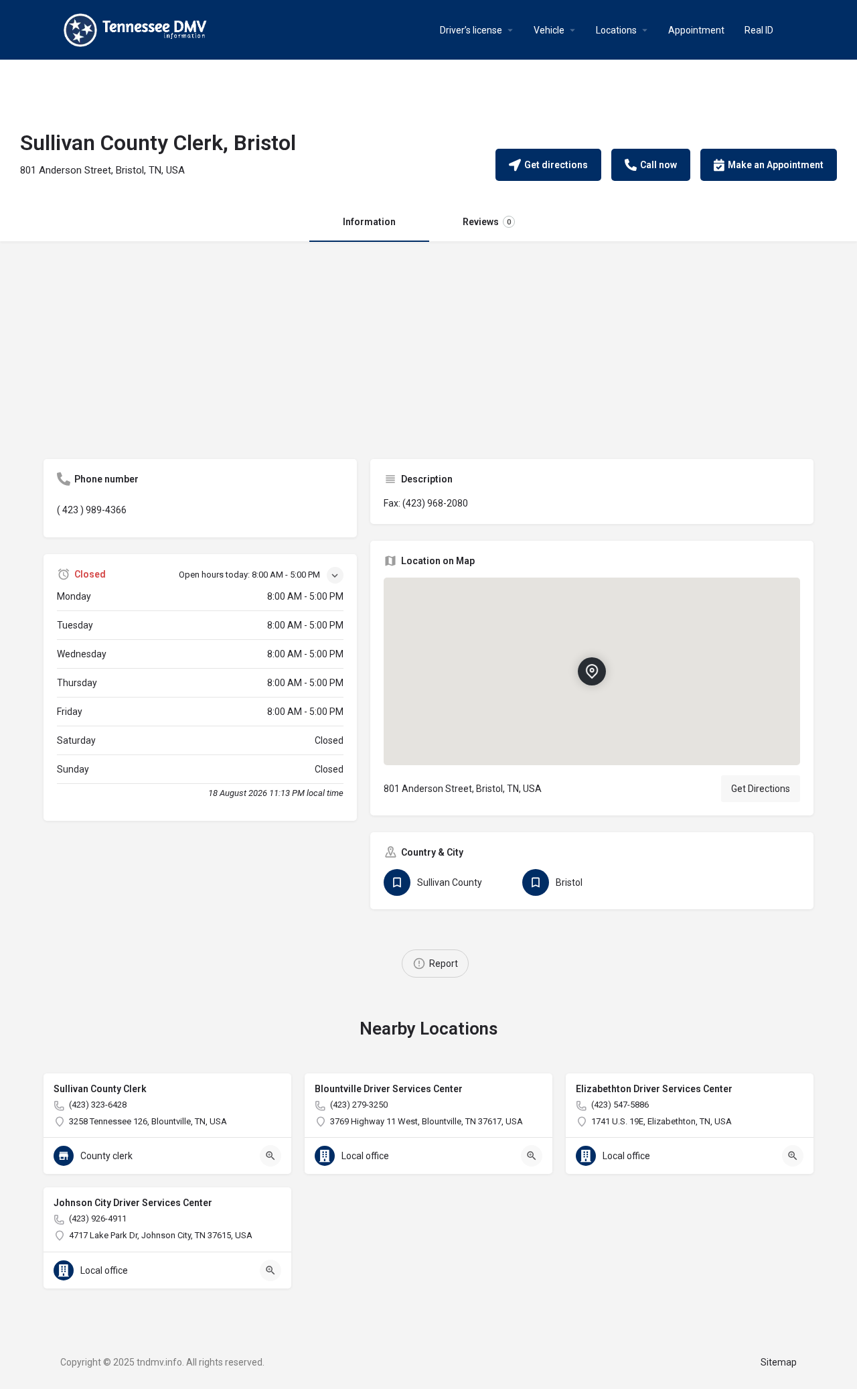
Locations (616, 30)
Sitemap (779, 1362)
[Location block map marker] (592, 671)
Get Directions (760, 788)
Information (369, 221)
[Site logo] (137, 28)
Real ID (759, 30)
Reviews (487, 221)
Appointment (696, 30)
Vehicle (549, 30)
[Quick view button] (270, 1156)
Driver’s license (471, 30)
